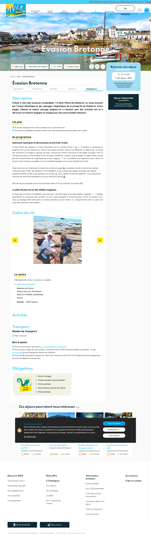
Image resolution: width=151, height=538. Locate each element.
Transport (72, 89)
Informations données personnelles (22, 533)
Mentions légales (47, 533)
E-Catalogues (96, 12)
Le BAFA (49, 496)
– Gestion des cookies (75, 533)
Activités (53, 89)
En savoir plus (30, 436)
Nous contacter (80, 12)
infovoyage (17, 352)
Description (18, 89)
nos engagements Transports (53, 347)
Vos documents (92, 514)
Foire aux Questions (94, 509)
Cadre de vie (37, 89)
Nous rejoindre (14, 496)
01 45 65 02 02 (23, 525)
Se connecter (125, 9)
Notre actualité (92, 483)
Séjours (19, 76)
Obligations (91, 89)
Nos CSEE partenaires (95, 488)
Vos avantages (52, 491)
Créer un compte (133, 481)
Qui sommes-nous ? (16, 481)
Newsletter (109, 12)
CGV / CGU (61, 533)
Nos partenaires (14, 500)
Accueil (12, 76)
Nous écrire (56, 525)
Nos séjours (51, 486)
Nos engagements (15, 491)
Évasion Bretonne (29, 76)
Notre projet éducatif (16, 486)
